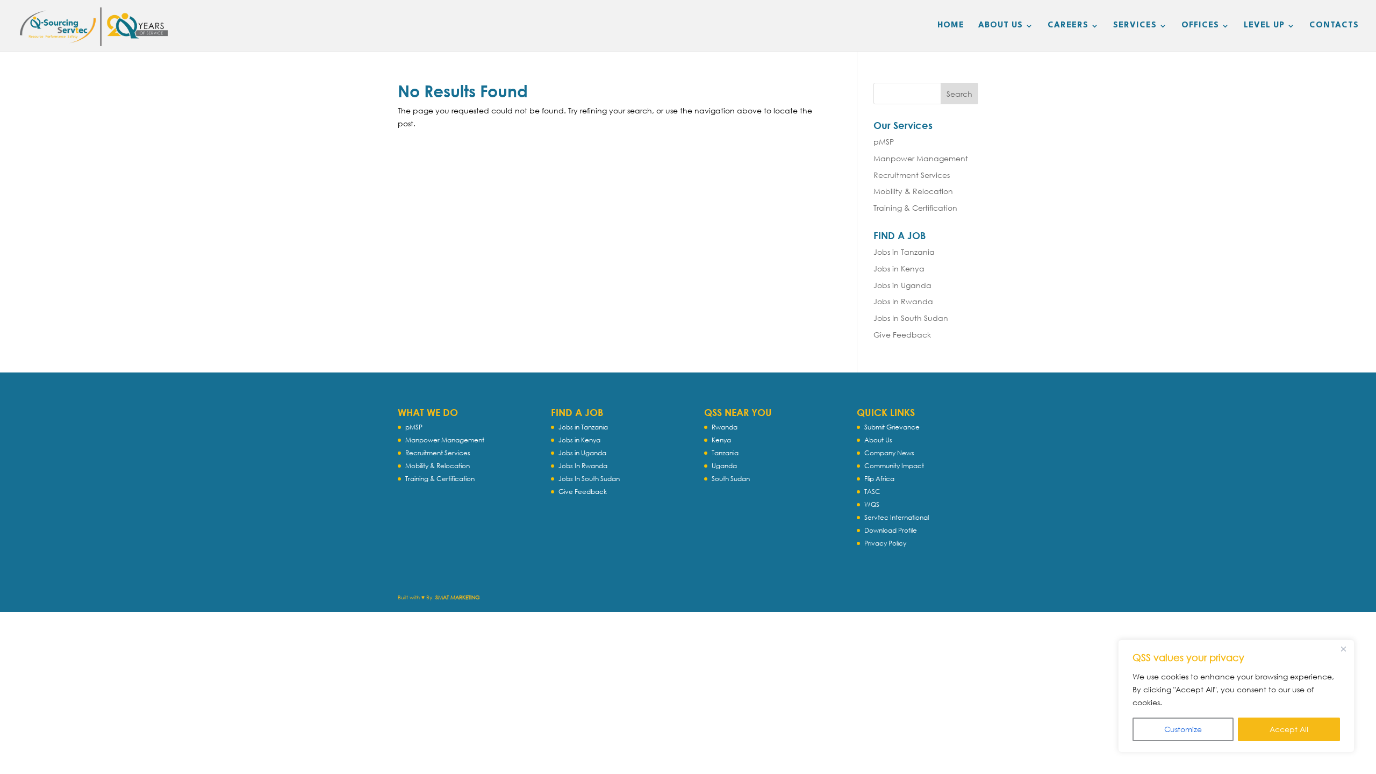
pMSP (883, 142)
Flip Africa (879, 478)
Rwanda (724, 427)
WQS (871, 504)
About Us (878, 440)
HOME (950, 26)
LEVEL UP (1264, 26)
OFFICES (1200, 26)
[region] (1236, 696)
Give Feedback (902, 334)
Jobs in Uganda (902, 285)
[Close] (1343, 648)
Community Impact (894, 465)
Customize (1183, 729)
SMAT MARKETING (457, 597)
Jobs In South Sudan (910, 318)
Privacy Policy (885, 543)
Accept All (1289, 729)
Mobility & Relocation (913, 191)
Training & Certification (915, 208)
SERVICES (1135, 26)
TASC (872, 491)
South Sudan (731, 478)
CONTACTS (1334, 26)
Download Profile (890, 530)
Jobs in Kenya (898, 268)
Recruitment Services (911, 175)
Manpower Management (920, 158)
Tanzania (725, 452)
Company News (889, 452)
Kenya (721, 440)
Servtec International (896, 517)
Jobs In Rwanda (903, 301)
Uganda (724, 465)
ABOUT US (1000, 26)
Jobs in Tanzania (904, 252)
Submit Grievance (892, 427)
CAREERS (1068, 26)
